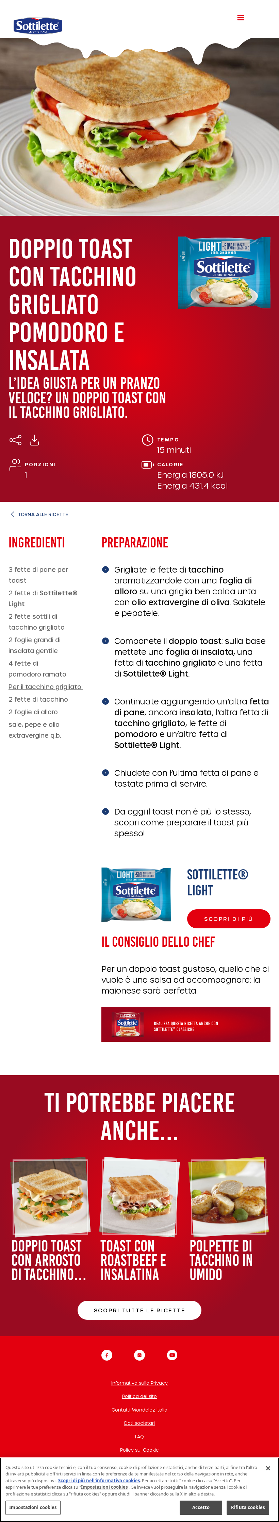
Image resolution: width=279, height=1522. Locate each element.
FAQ (139, 1436)
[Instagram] (139, 1355)
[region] (139, 1489)
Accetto (201, 1507)
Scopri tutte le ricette (139, 1310)
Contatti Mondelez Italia (139, 1409)
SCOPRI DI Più (228, 918)
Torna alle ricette (43, 514)
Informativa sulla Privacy (139, 1382)
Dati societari (139, 1422)
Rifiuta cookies (248, 1507)
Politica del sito (139, 1396)
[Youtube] (172, 1355)
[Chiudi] (268, 1468)
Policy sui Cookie (139, 1449)
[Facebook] (106, 1355)
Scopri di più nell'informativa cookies (99, 1480)
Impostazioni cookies (33, 1507)
